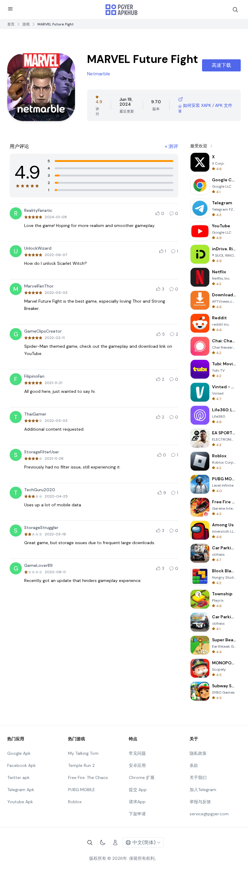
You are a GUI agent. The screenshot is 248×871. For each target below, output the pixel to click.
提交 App (138, 789)
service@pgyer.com (209, 814)
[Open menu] (10, 9)
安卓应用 (137, 765)
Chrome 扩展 (142, 777)
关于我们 (198, 777)
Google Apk (19, 753)
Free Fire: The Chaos (88, 777)
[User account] (115, 842)
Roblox (75, 801)
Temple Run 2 (81, 765)
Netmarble (98, 74)
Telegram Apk (20, 789)
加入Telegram (203, 789)
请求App (137, 801)
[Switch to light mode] (102, 842)
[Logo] (122, 10)
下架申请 (137, 814)
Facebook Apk (21, 765)
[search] (235, 9)
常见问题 (137, 753)
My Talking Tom (83, 753)
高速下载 (221, 65)
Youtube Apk (20, 801)
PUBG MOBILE (81, 789)
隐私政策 (198, 753)
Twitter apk (18, 777)
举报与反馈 (200, 801)
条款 (194, 765)
